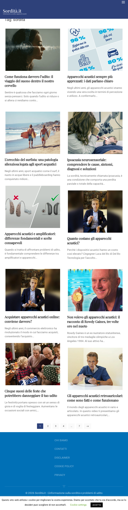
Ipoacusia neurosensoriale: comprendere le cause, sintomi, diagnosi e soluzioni (90, 164)
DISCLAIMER (62, 457)
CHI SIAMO (61, 440)
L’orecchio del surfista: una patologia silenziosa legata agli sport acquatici (31, 161)
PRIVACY (59, 475)
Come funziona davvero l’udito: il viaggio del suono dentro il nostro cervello (29, 81)
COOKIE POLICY (64, 466)
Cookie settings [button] (78, 504)
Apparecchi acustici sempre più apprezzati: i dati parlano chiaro (90, 78)
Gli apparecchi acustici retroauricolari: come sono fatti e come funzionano (95, 397)
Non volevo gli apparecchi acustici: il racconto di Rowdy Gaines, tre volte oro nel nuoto (93, 321)
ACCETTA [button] (96, 505)
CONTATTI (60, 448)
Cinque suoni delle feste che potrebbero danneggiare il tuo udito (31, 393)
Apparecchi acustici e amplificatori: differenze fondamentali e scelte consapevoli (30, 238)
